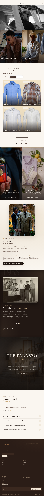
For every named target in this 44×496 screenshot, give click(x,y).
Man (13, 76)
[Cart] (42, 3)
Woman (20, 76)
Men (2, 464)
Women (3, 466)
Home (3, 462)
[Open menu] (1, 3)
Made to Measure (5, 469)
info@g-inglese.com (5, 481)
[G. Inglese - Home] (22, 3)
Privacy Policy (25, 466)
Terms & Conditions (26, 467)
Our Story (24, 462)
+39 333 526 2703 (5, 484)
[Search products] (39, 3)
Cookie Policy (25, 464)
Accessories (4, 467)
